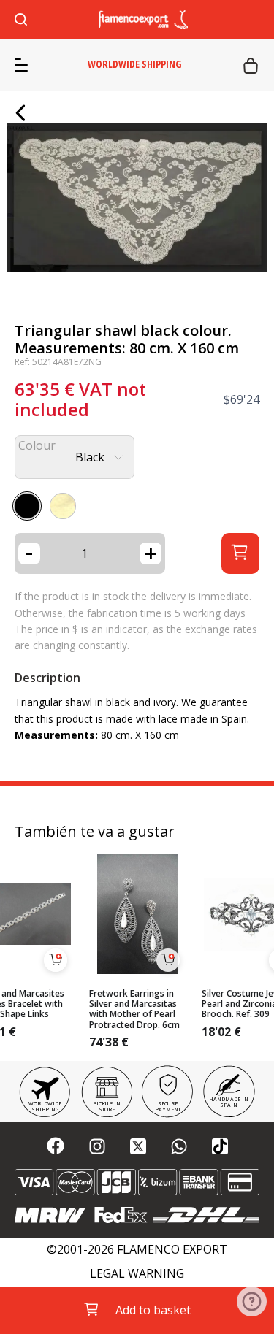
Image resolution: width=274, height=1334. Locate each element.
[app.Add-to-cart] (55, 960)
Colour (37, 446)
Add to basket (153, 1310)
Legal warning (137, 1274)
